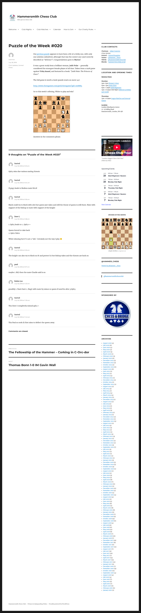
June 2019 (106, 501)
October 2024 (107, 382)
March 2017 (107, 560)
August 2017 (107, 549)
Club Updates (13, 65)
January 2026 (107, 358)
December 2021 (108, 441)
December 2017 (108, 540)
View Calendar (106, 205)
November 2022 (108, 419)
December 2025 (108, 360)
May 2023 (106, 408)
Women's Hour (114, 83)
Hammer (12, 59)
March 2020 (107, 482)
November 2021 (108, 443)
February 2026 (108, 356)
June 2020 (106, 475)
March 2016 (107, 586)
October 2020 (107, 467)
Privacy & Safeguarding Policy (37, 604)
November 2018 (108, 516)
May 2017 (106, 555)
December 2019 (108, 488)
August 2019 (107, 497)
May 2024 (106, 391)
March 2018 (107, 534)
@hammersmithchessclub (117, 60)
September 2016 (108, 573)
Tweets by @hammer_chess (110, 266)
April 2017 (106, 558)
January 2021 (107, 460)
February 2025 (108, 378)
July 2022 (106, 425)
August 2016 (107, 575)
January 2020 (107, 486)
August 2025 (107, 369)
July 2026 (106, 345)
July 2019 (106, 499)
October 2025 (107, 365)
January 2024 (107, 397)
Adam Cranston (115, 51)
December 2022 (108, 417)
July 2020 (106, 473)
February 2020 (108, 484)
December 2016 (108, 566)
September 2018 (108, 521)
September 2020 (108, 469)
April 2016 (106, 584)
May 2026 (106, 350)
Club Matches (42, 29)
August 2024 (107, 386)
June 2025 (106, 371)
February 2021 (107, 458)
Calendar (57, 29)
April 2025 (106, 376)
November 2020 (108, 464)
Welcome (13, 29)
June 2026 (106, 347)
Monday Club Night (115, 182)
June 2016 (106, 579)
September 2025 (108, 367)
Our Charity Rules (86, 29)
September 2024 (108, 384)
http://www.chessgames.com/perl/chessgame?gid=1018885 (57, 86)
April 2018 (106, 532)
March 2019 (107, 508)
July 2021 (106, 449)
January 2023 (107, 415)
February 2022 (108, 436)
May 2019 (106, 503)
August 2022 (107, 423)
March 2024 (107, 395)
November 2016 (108, 568)
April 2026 (106, 352)
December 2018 (108, 514)
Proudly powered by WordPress (59, 604)
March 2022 (107, 434)
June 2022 (106, 428)
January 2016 (107, 590)
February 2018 (107, 536)
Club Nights (27, 29)
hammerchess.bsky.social (116, 62)
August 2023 (107, 402)
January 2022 (107, 438)
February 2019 (108, 510)
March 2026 (107, 354)
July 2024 (106, 389)
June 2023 (106, 406)
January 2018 (107, 538)
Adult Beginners (116, 88)
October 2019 (107, 493)
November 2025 (108, 363)
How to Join (68, 29)
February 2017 (107, 562)
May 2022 (106, 430)
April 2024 (106, 393)
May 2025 (106, 373)
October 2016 (107, 571)
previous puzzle (43, 54)
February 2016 (108, 588)
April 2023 (106, 410)
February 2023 (108, 412)
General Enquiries (114, 55)
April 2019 (106, 506)
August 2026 (107, 343)
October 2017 (107, 545)
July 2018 (106, 525)
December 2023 (108, 399)
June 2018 (106, 527)
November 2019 (108, 490)
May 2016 (106, 581)
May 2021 (106, 451)
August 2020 (107, 471)
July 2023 (106, 404)
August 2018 (107, 523)
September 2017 (108, 547)
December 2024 (108, 380)
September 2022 (108, 421)
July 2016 (106, 577)
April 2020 (106, 480)
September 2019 (108, 495)
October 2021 (107, 445)
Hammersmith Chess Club (37, 16)
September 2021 (108, 447)
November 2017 (108, 542)
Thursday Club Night (115, 188)
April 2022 (106, 432)
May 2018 (106, 529)
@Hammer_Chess (114, 58)
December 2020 (108, 462)
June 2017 (106, 553)
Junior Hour (113, 85)
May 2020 (106, 477)
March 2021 (107, 456)
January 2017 (107, 564)
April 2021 (106, 454)
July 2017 (106, 551)
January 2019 (107, 512)
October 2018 (107, 519)
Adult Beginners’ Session (117, 176)
